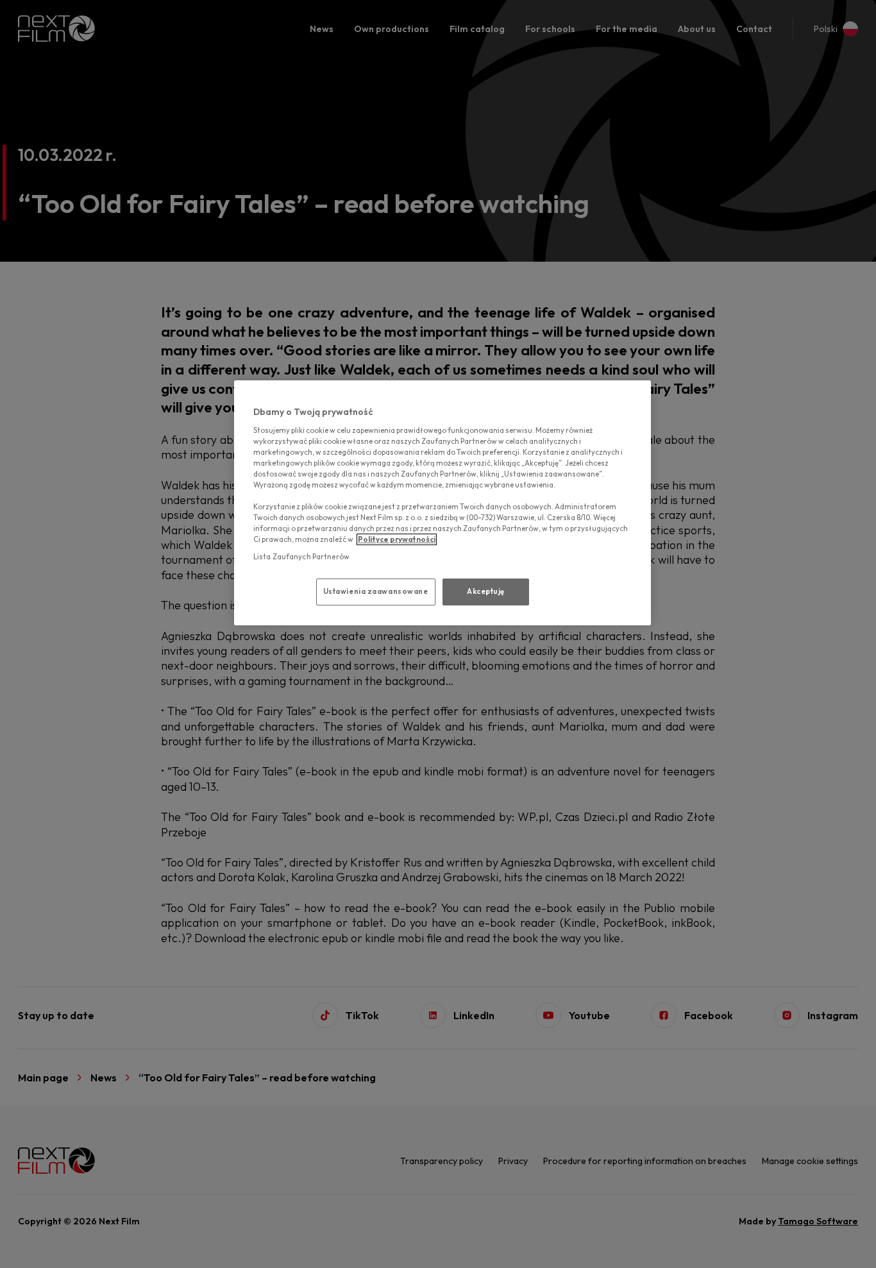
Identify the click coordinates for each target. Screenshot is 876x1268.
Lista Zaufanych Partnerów (301, 556)
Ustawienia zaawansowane (375, 591)
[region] (442, 502)
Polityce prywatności (396, 539)
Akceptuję (486, 591)
